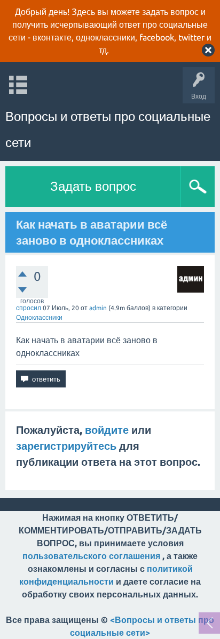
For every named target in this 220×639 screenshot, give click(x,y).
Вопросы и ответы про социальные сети (107, 129)
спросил (28, 307)
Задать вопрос (93, 186)
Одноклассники (39, 317)
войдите (107, 430)
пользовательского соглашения (91, 556)
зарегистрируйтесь (66, 446)
